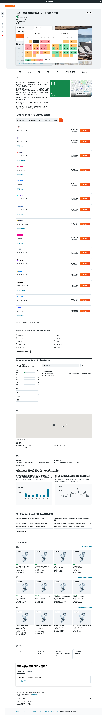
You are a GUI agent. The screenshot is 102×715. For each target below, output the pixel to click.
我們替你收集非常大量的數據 (25, 701)
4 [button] (41, 41)
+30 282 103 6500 (20, 21)
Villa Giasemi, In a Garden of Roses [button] (82, 625)
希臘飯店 (35, 711)
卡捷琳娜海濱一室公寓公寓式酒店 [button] (62, 596)
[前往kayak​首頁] (10, 6)
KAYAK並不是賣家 (21, 698)
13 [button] (48, 45)
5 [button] (53, 45)
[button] (100, 1)
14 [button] (27, 48)
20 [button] (48, 48)
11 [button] (41, 45)
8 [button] (30, 45)
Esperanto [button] (56, 566)
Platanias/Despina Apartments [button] (42, 596)
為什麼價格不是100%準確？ (24, 704)
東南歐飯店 (47, 711)
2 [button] (34, 41)
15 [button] (30, 48)
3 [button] (37, 41)
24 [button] (37, 52)
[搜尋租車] (2, 16)
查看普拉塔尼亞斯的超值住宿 (85, 577)
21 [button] (27, 52)
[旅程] (2, 31)
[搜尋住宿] (2, 13)
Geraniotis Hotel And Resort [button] (23, 566)
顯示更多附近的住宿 (87, 546)
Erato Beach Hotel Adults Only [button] (42, 566)
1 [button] (30, 41)
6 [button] (48, 41)
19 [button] (45, 48)
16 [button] (34, 48)
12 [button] (45, 45)
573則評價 (24, 17)
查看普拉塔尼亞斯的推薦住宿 (85, 607)
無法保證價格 (35, 694)
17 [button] (37, 48)
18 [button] (41, 48)
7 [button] (60, 45)
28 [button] (27, 56)
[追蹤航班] (2, 26)
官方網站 (18, 23)
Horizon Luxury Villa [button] (59, 625)
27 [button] (48, 52)
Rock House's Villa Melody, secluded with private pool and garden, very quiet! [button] (23, 627)
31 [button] (71, 56)
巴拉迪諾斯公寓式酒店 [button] (78, 596)
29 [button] (30, 56)
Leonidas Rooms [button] (77, 566)
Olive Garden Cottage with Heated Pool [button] (43, 626)
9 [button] (34, 45)
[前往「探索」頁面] (2, 23)
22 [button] (30, 52)
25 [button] (41, 52)
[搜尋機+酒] (2, 19)
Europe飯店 (29, 711)
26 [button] (45, 52)
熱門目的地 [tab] (29, 672)
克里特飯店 (41, 711)
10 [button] (37, 45)
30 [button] (34, 56)
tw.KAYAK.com (18, 711)
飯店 (24, 711)
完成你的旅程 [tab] (21, 672)
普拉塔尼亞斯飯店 (23, 681)
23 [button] (34, 52)
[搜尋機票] (2, 10)
